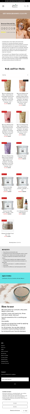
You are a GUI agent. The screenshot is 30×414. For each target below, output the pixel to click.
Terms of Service (5, 363)
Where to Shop (4, 355)
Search (3, 345)
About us (3, 347)
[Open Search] (25, 6)
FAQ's (2, 349)
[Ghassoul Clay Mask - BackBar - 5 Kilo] (22, 148)
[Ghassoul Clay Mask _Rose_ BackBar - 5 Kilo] (7, 203)
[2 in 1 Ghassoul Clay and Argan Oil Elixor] (22, 203)
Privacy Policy (7, 399)
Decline (15, 406)
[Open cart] (27, 6)
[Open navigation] (4, 6)
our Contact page (24, 57)
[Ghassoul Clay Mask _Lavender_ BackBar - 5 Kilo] (22, 179)
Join (15, 383)
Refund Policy (4, 359)
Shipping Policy (4, 361)
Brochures (3, 353)
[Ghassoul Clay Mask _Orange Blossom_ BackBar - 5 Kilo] (7, 179)
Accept (15, 403)
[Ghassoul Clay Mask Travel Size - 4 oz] (7, 225)
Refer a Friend (4, 351)
